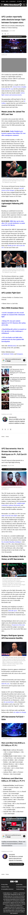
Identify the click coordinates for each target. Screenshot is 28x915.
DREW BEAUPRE (13, 417)
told (12, 610)
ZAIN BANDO (12, 854)
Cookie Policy (19, 884)
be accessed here (9, 702)
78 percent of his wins (18, 625)
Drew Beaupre (4, 30)
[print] (11, 429)
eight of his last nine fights (9, 515)
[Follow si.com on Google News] (24, 360)
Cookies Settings (20, 889)
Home (2, 436)
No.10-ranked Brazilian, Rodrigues (11, 542)
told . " (5, 683)
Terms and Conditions (21, 887)
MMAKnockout (12, 345)
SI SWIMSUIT (12, 1)
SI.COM (3, 1)
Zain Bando (4, 465)
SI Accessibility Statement (7, 889)
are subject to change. (19, 712)
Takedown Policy (5, 887)
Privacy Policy (4, 884)
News (7, 436)
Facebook (6, 354)
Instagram (20, 354)
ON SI (7, 1)
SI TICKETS (19, 1)
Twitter (11, 354)
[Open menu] (2, 5)
